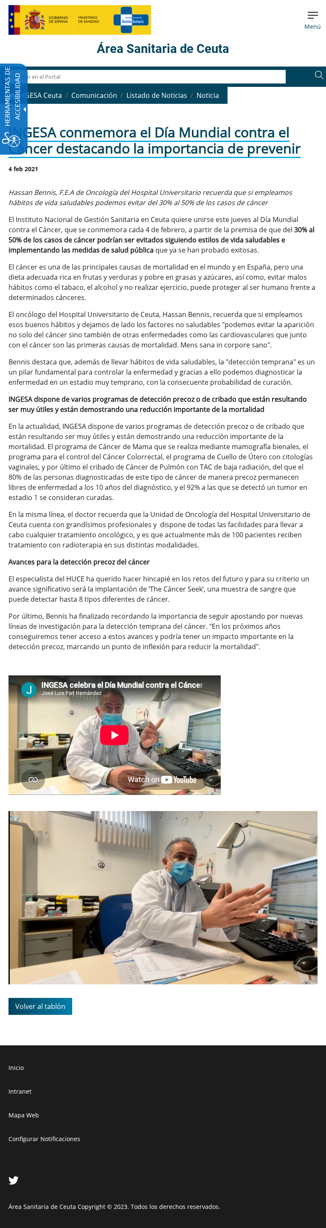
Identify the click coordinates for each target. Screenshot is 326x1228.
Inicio (16, 1068)
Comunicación (94, 95)
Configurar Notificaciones (44, 1139)
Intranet (19, 1091)
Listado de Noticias (156, 95)
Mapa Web (23, 1115)
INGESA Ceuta (39, 95)
